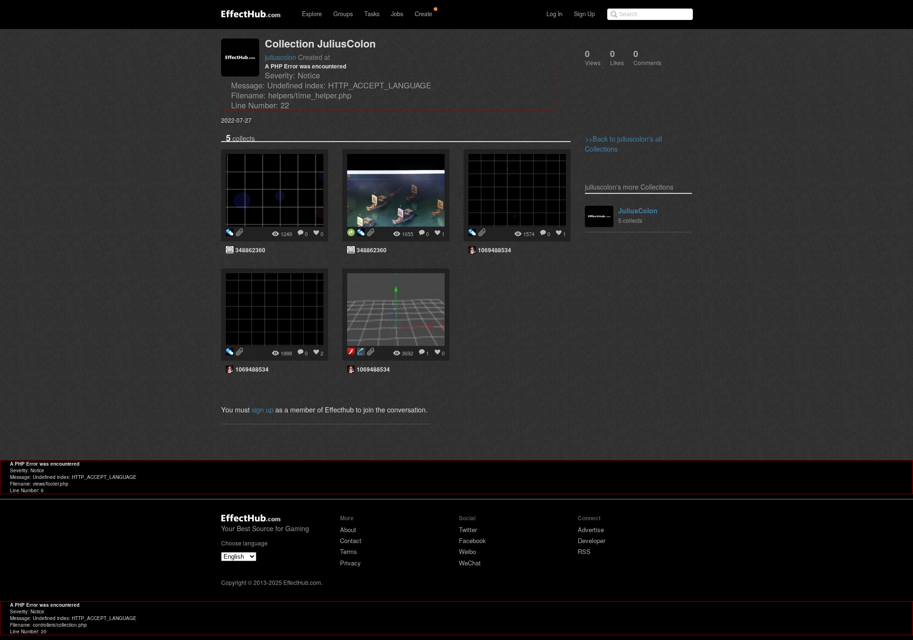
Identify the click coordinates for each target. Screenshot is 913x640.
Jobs (397, 14)
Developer (591, 540)
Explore (312, 14)
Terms (348, 551)
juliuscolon (280, 57)
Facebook (472, 540)
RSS (584, 551)
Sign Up (584, 14)
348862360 (250, 250)
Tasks (371, 14)
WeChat (470, 562)
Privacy (350, 562)
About (348, 529)
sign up (262, 409)
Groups (343, 14)
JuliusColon (638, 210)
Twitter (468, 529)
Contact (350, 540)
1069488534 (494, 250)
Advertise (591, 529)
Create (423, 14)
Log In (554, 14)
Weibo (467, 551)
